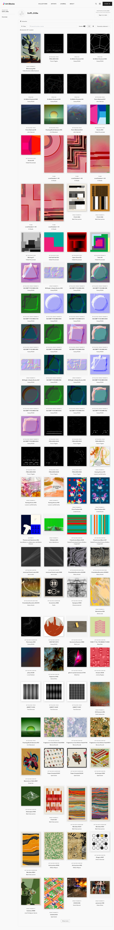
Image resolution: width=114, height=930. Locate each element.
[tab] (65, 21)
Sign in (107, 3)
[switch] (84, 26)
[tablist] (65, 21)
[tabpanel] (65, 474)
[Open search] (96, 4)
